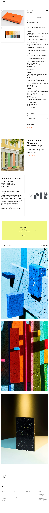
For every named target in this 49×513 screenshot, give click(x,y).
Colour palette (31, 155)
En (37, 1)
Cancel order (16, 503)
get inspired (44, 245)
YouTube (3, 500)
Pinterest (3, 496)
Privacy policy (16, 497)
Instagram (4, 498)
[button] (42, 2)
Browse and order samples (9, 213)
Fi (39, 1)
